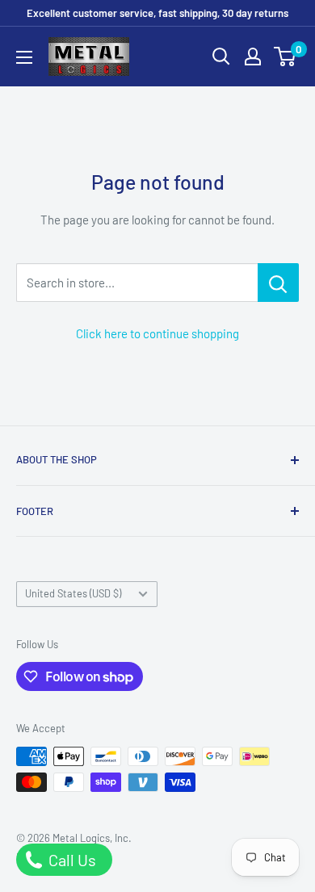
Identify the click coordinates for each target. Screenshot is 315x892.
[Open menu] (24, 57)
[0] (285, 56)
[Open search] (221, 56)
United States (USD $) (73, 593)
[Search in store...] (278, 282)
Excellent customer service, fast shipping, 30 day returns (157, 12)
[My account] (253, 56)
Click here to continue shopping (157, 333)
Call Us (70, 859)
